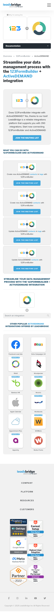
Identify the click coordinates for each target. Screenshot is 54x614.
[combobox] (27, 315)
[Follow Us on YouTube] (35, 598)
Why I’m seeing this (15, 15)
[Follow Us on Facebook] (9, 598)
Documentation (13, 45)
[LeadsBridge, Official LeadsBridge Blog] (13, 5)
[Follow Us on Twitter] (45, 598)
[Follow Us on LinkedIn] (26, 598)
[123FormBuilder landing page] (14, 28)
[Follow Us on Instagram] (17, 598)
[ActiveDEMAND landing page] (39, 28)
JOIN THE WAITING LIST (27, 137)
